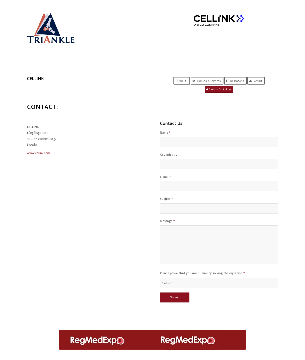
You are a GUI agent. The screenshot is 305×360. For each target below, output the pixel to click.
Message (167, 221)
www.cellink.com (38, 153)
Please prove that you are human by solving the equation (202, 273)
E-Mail (165, 177)
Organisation (169, 154)
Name (165, 132)
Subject (166, 199)
